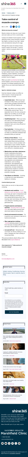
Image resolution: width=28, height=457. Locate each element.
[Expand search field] (21, 3)
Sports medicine (15, 273)
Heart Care (12, 383)
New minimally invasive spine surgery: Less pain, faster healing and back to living (12, 337)
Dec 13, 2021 (4, 255)
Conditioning (15, 271)
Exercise (22, 271)
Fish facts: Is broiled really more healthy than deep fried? (13, 381)
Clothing (7, 223)
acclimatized (14, 80)
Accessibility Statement (14, 453)
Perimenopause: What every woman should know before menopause (12, 396)
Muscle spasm (7, 273)
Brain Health (12, 369)
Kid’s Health (12, 355)
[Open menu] (25, 4)
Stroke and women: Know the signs (12, 366)
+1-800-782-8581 (5, 437)
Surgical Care (18, 340)
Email (6, 292)
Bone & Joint (11, 13)
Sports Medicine (15, 239)
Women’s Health (18, 369)
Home (3, 13)
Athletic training (7, 271)
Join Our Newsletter (14, 312)
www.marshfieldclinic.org (7, 439)
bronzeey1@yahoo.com (8, 258)
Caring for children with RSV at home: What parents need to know (12, 352)
